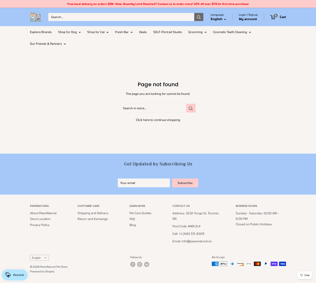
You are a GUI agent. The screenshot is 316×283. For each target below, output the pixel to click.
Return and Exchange (93, 219)
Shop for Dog (67, 32)
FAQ (132, 219)
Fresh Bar (122, 32)
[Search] (198, 17)
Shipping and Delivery (93, 213)
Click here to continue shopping (158, 119)
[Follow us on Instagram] (139, 264)
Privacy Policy (40, 225)
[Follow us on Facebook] (132, 264)
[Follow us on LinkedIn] (146, 264)
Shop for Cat (96, 32)
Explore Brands (41, 32)
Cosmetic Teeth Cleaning (230, 32)
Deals (143, 32)
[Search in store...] (190, 108)
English (36, 257)
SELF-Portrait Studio (167, 32)
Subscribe (185, 183)
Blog (132, 225)
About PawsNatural (43, 213)
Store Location (40, 219)
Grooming (195, 32)
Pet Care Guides (140, 213)
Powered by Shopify (42, 271)
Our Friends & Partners (46, 43)
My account (248, 19)
